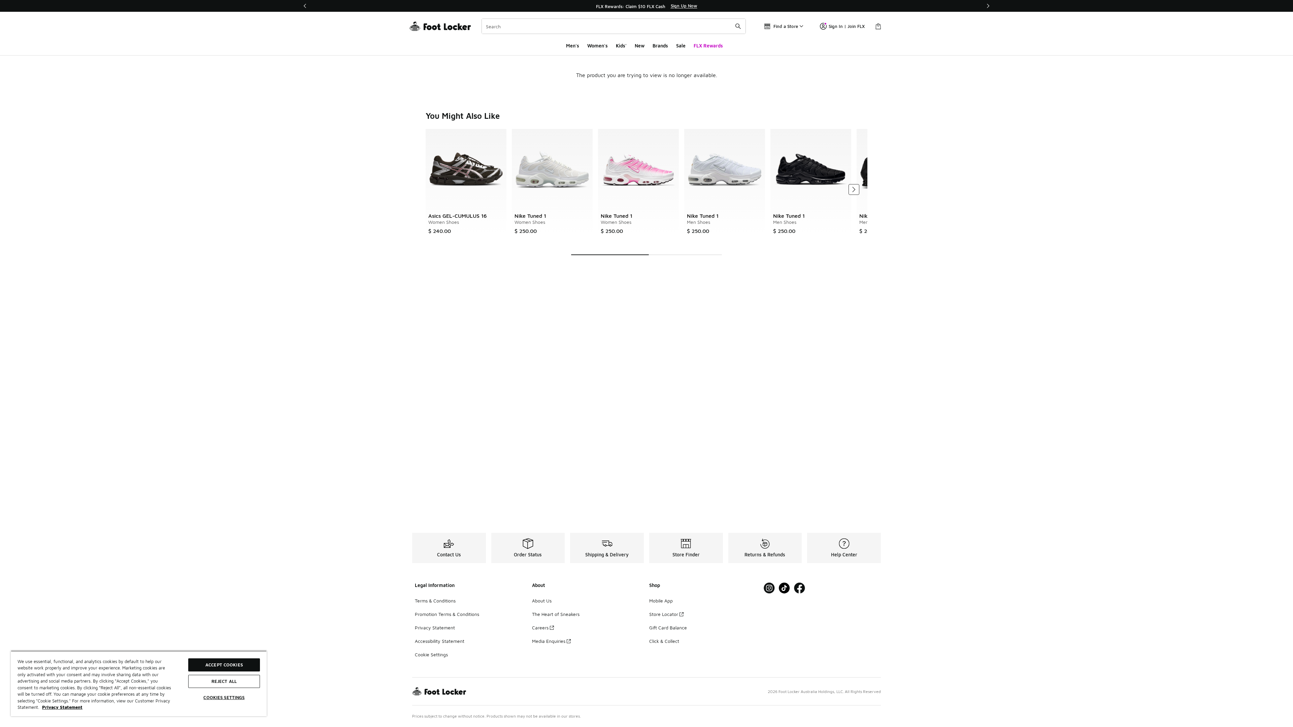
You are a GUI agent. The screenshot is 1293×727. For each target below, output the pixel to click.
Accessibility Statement (439, 641)
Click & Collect (664, 641)
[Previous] (305, 6)
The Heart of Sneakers (555, 614)
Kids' (621, 45)
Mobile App (661, 600)
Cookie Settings (431, 654)
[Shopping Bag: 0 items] (878, 26)
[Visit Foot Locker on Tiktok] (784, 588)
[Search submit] (738, 26)
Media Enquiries (548, 641)
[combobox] (613, 26)
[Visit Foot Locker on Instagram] (769, 588)
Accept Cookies (224, 664)
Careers (540, 627)
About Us (542, 600)
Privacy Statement (435, 627)
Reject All (224, 681)
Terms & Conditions (435, 600)
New (639, 45)
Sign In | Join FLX (847, 26)
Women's (597, 45)
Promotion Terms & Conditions (447, 614)
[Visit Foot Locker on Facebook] (799, 588)
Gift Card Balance (668, 627)
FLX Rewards (708, 45)
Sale (681, 45)
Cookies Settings (223, 697)
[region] (646, 6)
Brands (660, 45)
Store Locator (663, 614)
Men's (572, 45)
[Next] (988, 6)
